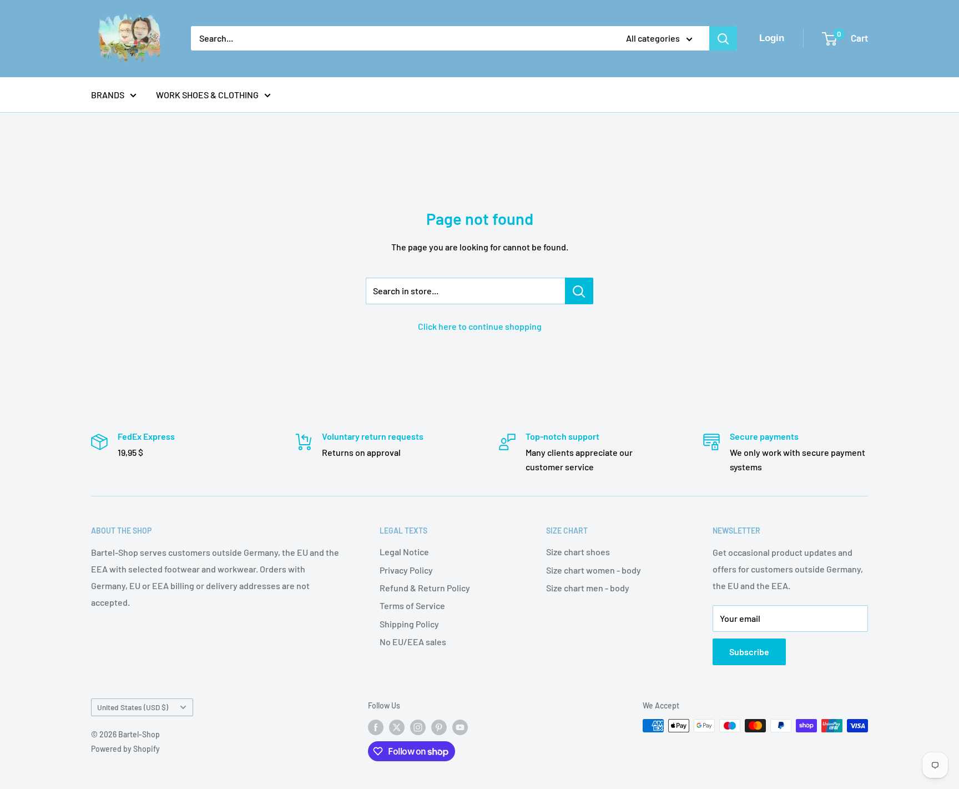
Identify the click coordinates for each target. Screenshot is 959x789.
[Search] (723, 38)
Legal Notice (404, 551)
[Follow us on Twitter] (397, 727)
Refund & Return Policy (425, 587)
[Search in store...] (579, 291)
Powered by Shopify (125, 748)
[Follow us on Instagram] (418, 727)
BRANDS (107, 94)
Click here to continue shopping (480, 326)
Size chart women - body (593, 570)
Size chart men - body (587, 587)
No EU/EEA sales (413, 641)
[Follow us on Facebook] (375, 727)
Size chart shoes (578, 551)
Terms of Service (412, 605)
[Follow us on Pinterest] (439, 727)
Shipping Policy (409, 624)
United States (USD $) (132, 707)
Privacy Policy (406, 570)
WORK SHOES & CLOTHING (207, 94)
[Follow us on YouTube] (460, 727)
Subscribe (749, 651)
